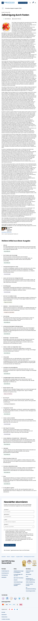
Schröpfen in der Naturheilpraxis (10, 367)
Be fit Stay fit (6, 397)
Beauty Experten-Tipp (8, 387)
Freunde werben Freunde (29, 584)
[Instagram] (9, 609)
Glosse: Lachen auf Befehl (9, 418)
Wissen (8, 556)
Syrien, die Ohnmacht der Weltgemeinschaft (13, 278)
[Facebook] (15, 609)
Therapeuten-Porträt (8, 407)
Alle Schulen (28, 574)
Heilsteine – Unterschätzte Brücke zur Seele (13, 306)
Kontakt (3, 612)
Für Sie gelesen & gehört (8, 487)
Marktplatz (4, 577)
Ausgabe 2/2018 (19, 556)
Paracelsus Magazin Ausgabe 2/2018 (13, 8)
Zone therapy (6, 316)
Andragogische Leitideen (17, 584)
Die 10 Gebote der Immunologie (10, 255)
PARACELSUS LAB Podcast (29, 571)
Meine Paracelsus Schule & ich (10, 458)
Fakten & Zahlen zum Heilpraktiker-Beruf (12, 347)
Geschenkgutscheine (30, 591)
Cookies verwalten (6, 619)
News (4, 476)
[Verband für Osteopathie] (15, 598)
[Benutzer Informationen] (35, 3)
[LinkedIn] (17, 609)
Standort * (6, 524)
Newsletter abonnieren (10, 545)
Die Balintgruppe (7, 286)
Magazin (13, 556)
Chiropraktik (6, 357)
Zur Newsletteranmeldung (31, 588)
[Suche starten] (30, 3)
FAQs (27, 576)
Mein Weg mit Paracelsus (9, 428)
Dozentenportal (5, 573)
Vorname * (6, 509)
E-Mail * (5, 519)
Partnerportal (5, 575)
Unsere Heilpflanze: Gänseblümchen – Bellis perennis (15, 438)
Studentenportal (5, 571)
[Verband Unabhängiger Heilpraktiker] (7, 598)
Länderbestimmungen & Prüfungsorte (19, 571)
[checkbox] (4, 529)
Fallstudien (5, 448)
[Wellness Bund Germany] (19, 598)
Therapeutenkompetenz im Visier (10, 266)
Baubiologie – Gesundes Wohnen (10, 337)
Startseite (4, 556)
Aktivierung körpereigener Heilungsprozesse (13, 326)
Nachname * (7, 514)
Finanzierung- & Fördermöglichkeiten (30, 579)
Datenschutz (4, 616)
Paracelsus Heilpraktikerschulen (10, 466)
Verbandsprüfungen (18, 582)
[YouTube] (12, 609)
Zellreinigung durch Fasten (29, 556)
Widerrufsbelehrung (30, 582)
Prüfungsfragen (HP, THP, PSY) (18, 575)
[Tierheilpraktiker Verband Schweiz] (23, 598)
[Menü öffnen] (3, 3)
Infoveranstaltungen (23, 2)
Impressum (4, 614)
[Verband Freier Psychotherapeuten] (3, 598)
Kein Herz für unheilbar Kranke (10, 296)
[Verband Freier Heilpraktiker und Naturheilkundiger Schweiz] (28, 598)
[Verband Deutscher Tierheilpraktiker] (11, 598)
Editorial (5, 245)
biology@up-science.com (7, 232)
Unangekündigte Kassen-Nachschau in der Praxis (14, 377)
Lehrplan (15, 580)
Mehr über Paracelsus (18, 577)
